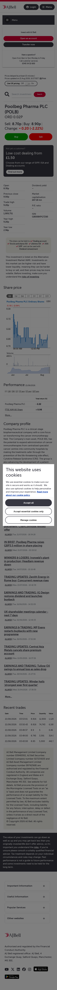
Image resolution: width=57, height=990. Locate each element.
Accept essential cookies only (29, 511)
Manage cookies (28, 520)
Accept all (29, 503)
